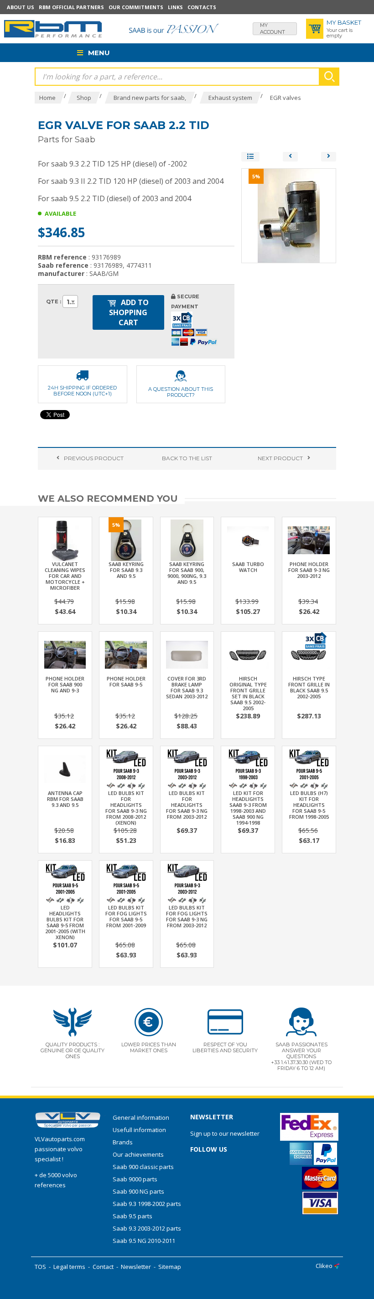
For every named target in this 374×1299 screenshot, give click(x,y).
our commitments (136, 7)
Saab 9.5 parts (132, 1216)
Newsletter (136, 1267)
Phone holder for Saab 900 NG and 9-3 (65, 684)
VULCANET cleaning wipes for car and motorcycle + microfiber (65, 576)
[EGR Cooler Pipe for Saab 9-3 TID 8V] (290, 156)
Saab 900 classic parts (143, 1167)
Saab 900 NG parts (138, 1191)
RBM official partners (71, 7)
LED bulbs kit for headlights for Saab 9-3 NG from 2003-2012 (187, 805)
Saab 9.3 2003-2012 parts (147, 1228)
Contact (103, 1267)
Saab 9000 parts (135, 1179)
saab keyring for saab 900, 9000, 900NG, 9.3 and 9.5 (186, 573)
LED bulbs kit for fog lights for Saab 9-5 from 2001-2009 (126, 916)
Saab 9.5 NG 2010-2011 (144, 1241)
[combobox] (70, 301)
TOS (40, 1267)
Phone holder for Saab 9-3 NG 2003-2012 (309, 570)
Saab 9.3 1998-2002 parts (147, 1204)
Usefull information (139, 1130)
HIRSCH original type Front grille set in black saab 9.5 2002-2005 (248, 693)
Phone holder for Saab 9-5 (126, 681)
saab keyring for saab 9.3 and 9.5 (126, 570)
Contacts (201, 7)
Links (175, 7)
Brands (123, 1142)
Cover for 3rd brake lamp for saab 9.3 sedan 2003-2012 (187, 687)
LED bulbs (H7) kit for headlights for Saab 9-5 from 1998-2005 (309, 805)
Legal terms (69, 1267)
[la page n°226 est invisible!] (315, 639)
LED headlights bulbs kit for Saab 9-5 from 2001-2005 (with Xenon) (65, 922)
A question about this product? (180, 392)
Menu (98, 52)
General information (141, 1117)
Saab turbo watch (248, 567)
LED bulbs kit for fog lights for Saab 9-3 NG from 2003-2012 (187, 916)
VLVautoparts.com (60, 1139)
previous (94, 458)
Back (187, 458)
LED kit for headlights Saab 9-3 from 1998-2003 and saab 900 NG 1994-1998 (248, 808)
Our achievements (138, 1154)
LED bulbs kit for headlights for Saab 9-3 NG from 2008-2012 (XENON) (126, 808)
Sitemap (169, 1267)
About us (20, 7)
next (280, 458)
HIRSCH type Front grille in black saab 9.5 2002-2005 (309, 687)
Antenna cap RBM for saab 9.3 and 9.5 (65, 799)
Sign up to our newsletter (225, 1133)
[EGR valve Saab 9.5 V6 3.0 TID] (328, 156)
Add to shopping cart (129, 312)
